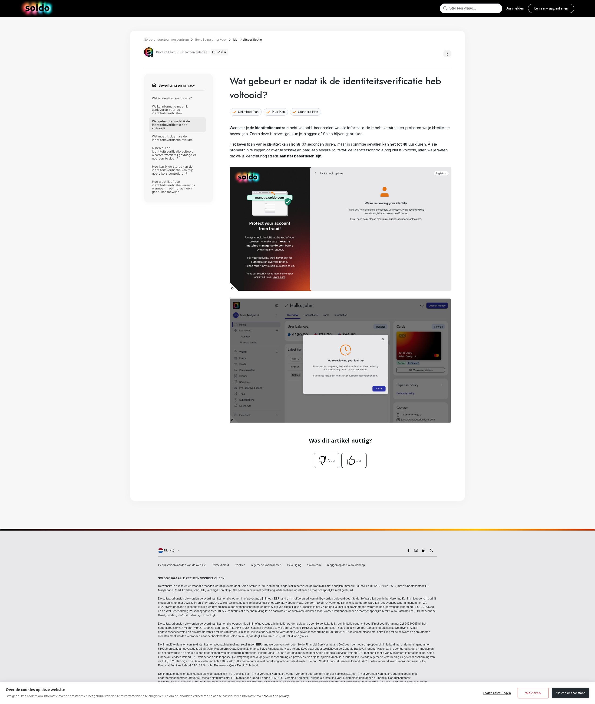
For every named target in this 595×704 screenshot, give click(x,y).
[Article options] (447, 53)
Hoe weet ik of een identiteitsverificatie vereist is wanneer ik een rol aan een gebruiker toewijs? (173, 186)
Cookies (240, 565)
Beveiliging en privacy (211, 39)
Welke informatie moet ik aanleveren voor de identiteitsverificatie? (170, 109)
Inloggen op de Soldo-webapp (346, 565)
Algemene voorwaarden (266, 565)
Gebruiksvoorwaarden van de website (182, 565)
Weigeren (533, 693)
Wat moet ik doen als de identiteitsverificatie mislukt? (173, 138)
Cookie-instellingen (497, 693)
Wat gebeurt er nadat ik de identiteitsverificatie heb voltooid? (171, 124)
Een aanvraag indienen (551, 8)
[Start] (37, 8)
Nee (331, 460)
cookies (269, 696)
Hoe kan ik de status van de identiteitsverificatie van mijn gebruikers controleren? (173, 170)
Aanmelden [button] (515, 8)
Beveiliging (294, 565)
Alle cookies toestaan (570, 693)
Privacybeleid (220, 565)
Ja (358, 460)
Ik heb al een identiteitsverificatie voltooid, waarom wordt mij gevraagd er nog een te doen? (174, 153)
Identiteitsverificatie (247, 39)
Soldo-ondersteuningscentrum (166, 39)
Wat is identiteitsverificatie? (172, 98)
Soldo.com (314, 565)
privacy (284, 696)
